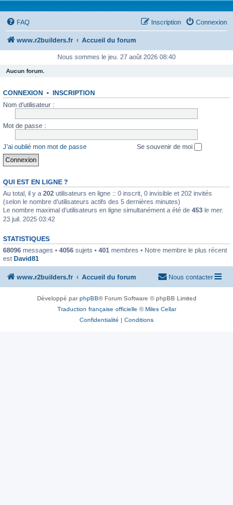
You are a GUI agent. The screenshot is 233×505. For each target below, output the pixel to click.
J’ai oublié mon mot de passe (45, 146)
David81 (26, 258)
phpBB (89, 298)
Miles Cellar (160, 309)
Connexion (23, 92)
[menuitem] (18, 22)
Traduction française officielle (97, 309)
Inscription (74, 92)
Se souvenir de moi (165, 146)
